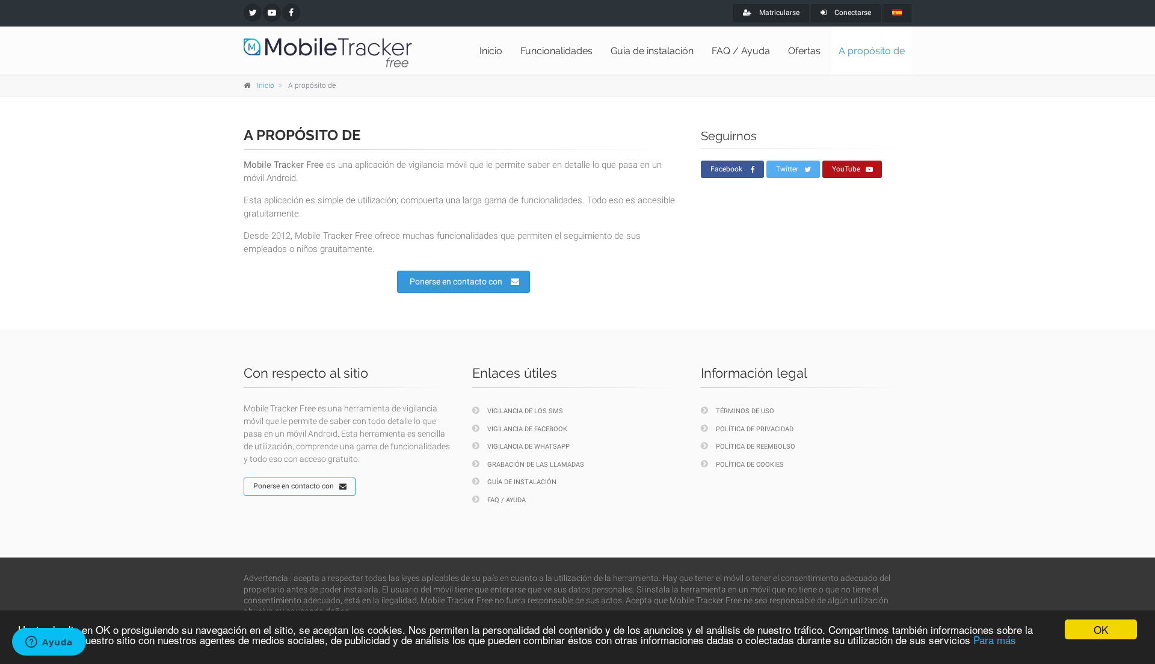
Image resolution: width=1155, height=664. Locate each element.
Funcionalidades (556, 51)
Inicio (490, 51)
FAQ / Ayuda (741, 51)
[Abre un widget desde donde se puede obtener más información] (49, 643)
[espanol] (896, 13)
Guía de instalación (652, 51)
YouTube (846, 169)
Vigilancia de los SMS (525, 411)
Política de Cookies (750, 465)
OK (1101, 629)
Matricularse (778, 12)
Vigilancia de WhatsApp (528, 446)
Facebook (726, 169)
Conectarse (852, 12)
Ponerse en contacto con (456, 281)
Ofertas (804, 51)
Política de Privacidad (754, 429)
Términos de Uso (745, 411)
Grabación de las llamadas (535, 465)
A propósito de (872, 51)
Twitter (787, 169)
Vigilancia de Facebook (527, 429)
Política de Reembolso (755, 446)
